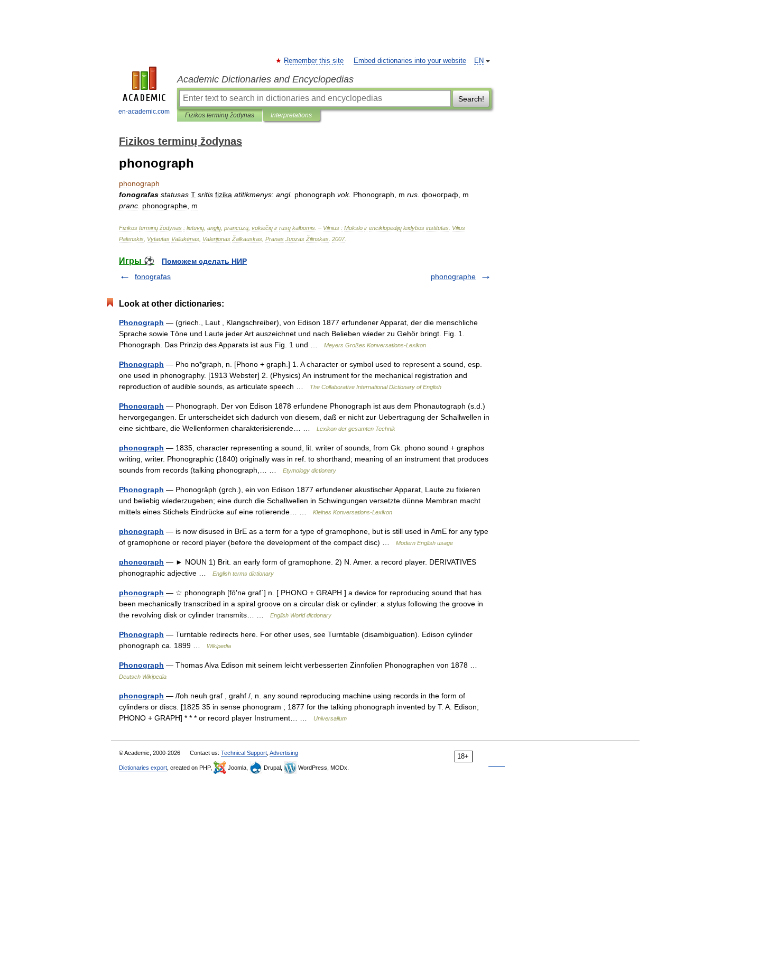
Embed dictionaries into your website (410, 60)
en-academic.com (144, 111)
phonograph (141, 448)
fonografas (153, 276)
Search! (471, 99)
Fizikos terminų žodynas (219, 115)
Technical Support (244, 753)
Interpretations (291, 115)
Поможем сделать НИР (204, 261)
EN (479, 60)
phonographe (453, 276)
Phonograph (141, 322)
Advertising (284, 753)
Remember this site (314, 60)
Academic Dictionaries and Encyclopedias (265, 79)
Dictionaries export (143, 767)
